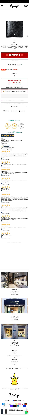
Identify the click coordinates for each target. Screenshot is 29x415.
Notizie (14, 353)
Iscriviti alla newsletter (14, 368)
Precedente (4, 149)
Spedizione (11, 65)
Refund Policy (14, 364)
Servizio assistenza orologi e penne (14, 355)
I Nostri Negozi (14, 350)
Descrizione (14, 60)
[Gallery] (14, 305)
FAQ (14, 357)
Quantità (14, 73)
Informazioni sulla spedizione (14, 103)
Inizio (14, 42)
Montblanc (14, 44)
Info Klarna (14, 359)
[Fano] (14, 331)
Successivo (9, 149)
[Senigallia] (14, 280)
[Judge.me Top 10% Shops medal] (22, 126)
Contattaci (14, 106)
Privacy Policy (14, 362)
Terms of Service (14, 361)
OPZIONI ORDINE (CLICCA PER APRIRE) (14, 87)
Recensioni (14, 352)
